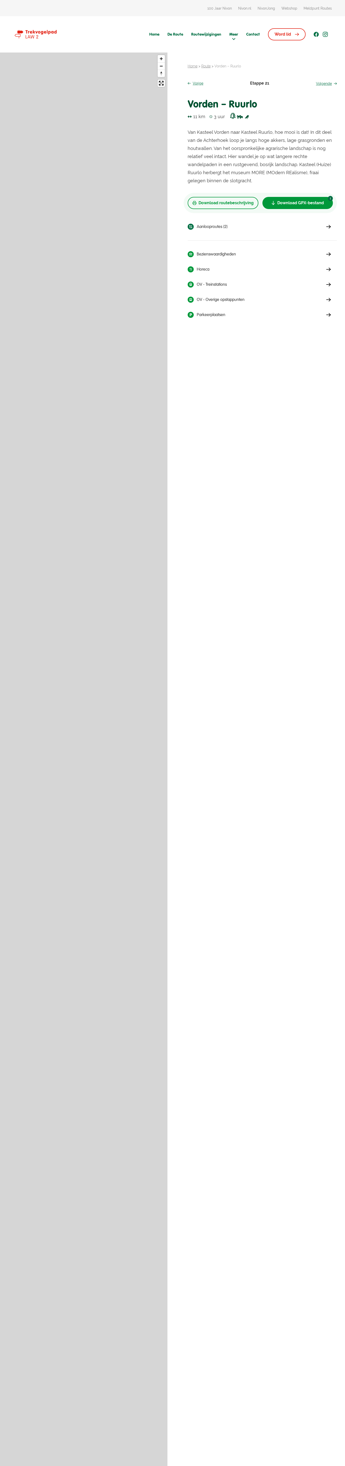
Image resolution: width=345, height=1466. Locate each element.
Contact (253, 34)
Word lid (283, 34)
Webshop (289, 8)
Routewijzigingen (206, 34)
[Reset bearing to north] (161, 73)
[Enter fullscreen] (161, 83)
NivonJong (266, 8)
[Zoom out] (161, 66)
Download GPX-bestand (300, 202)
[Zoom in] (161, 58)
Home (154, 34)
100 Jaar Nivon (219, 8)
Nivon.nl (244, 8)
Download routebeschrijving (226, 202)
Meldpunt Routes (318, 8)
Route (206, 66)
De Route (175, 34)
